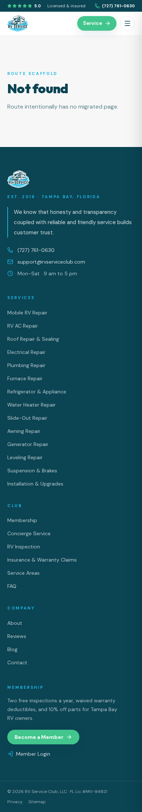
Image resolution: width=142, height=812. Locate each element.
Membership (22, 520)
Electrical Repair (26, 352)
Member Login (33, 754)
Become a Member (39, 737)
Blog (12, 649)
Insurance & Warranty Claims (42, 559)
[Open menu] (127, 23)
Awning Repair (23, 431)
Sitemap (37, 802)
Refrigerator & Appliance (36, 391)
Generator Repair (27, 444)
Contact (17, 662)
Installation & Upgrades (35, 483)
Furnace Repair (25, 378)
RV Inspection (23, 546)
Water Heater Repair (31, 404)
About (14, 623)
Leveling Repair (25, 457)
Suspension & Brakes (32, 470)
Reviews (16, 636)
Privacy (15, 802)
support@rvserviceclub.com (51, 261)
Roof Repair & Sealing (33, 339)
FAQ (11, 586)
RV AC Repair (22, 325)
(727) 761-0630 (118, 5)
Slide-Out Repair (27, 418)
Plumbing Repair (26, 365)
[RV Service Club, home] (17, 23)
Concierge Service (29, 533)
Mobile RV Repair (27, 312)
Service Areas (23, 573)
